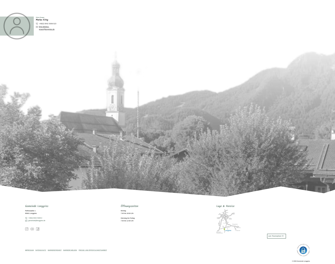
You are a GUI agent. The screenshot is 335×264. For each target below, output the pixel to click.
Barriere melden (70, 250)
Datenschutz (40, 250)
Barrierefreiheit (55, 250)
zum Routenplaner (275, 236)
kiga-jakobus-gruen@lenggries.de (47, 28)
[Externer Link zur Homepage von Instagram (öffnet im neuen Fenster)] (26, 229)
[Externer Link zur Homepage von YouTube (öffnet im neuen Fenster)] (32, 229)
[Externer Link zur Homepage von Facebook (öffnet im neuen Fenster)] (37, 229)
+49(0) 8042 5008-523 (47, 24)
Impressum (29, 250)
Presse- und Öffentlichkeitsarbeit (93, 250)
